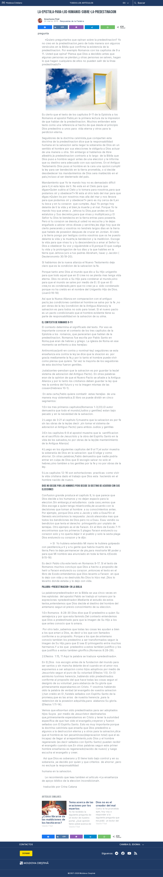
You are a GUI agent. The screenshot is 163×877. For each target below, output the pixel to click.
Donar (26, 853)
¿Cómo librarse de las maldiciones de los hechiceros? (53, 819)
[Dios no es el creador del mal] (109, 814)
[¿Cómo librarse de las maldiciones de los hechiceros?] (54, 808)
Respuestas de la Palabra (72, 21)
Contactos (26, 844)
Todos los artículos (81, 3)
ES (124, 3)
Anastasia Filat (52, 19)
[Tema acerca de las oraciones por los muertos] (82, 815)
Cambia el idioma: (130, 844)
